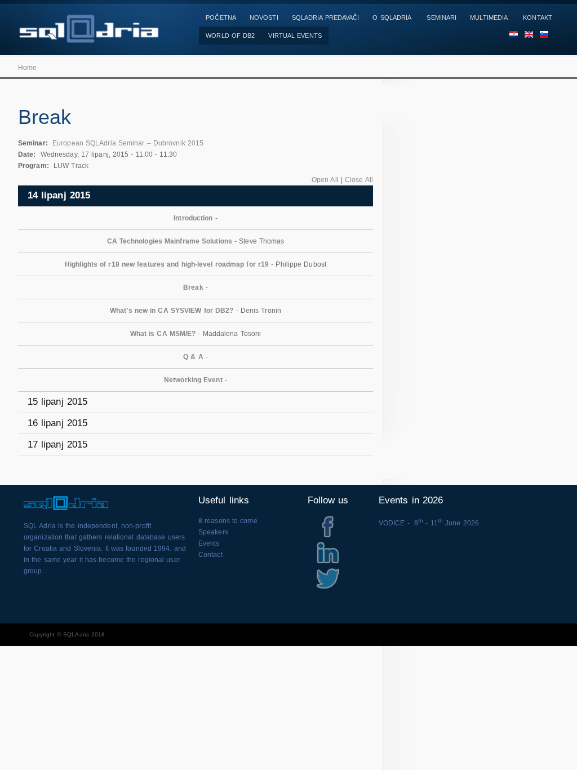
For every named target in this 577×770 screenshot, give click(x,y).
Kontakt (537, 17)
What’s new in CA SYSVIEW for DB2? (171, 311)
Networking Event (193, 380)
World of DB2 (230, 35)
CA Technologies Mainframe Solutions (170, 241)
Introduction (193, 218)
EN (525, 35)
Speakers (213, 532)
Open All (325, 180)
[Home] (88, 37)
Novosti (264, 17)
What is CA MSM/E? (163, 334)
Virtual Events (294, 35)
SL (540, 35)
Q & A (193, 357)
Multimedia (489, 17)
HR (510, 35)
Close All (359, 180)
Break (193, 287)
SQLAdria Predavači (325, 17)
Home (27, 68)
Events (209, 543)
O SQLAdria (391, 17)
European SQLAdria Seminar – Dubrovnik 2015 (127, 143)
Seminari (441, 17)
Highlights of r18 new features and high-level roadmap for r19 (167, 264)
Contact (210, 555)
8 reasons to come (228, 521)
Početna (221, 17)
